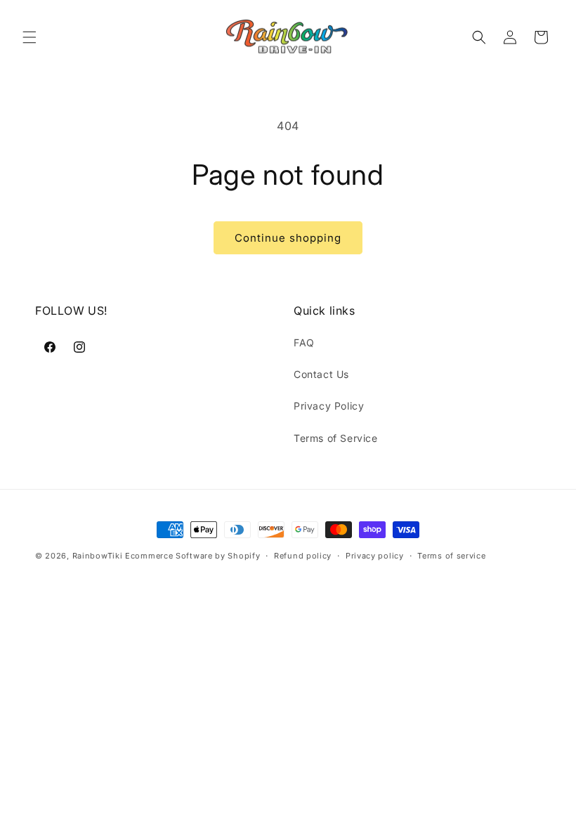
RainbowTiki (98, 556)
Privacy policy (375, 556)
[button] (29, 37)
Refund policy (303, 556)
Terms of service (451, 556)
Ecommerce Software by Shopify (192, 556)
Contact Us (321, 374)
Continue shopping (288, 237)
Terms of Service (336, 438)
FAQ (304, 342)
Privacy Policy (329, 406)
